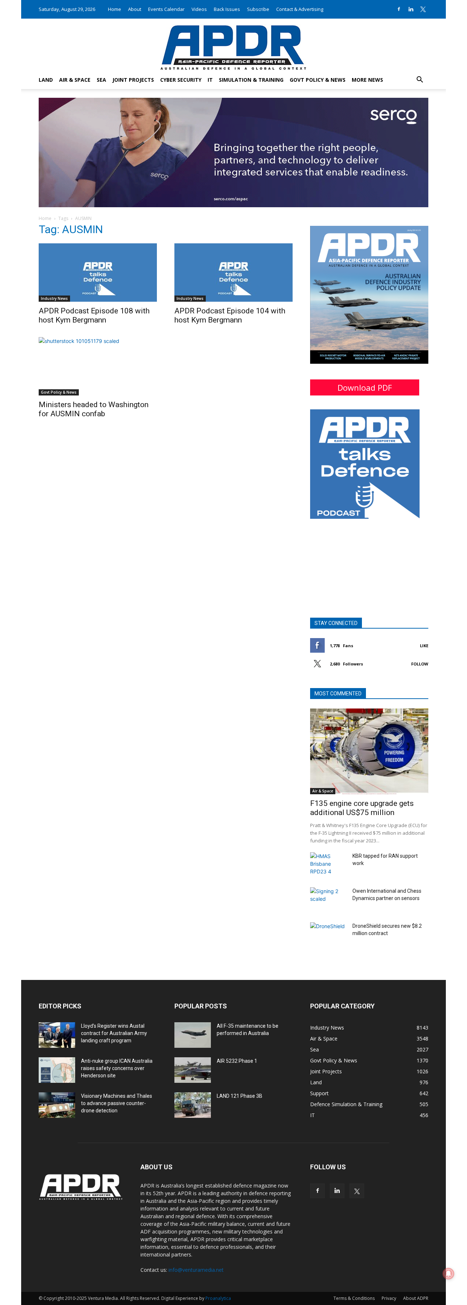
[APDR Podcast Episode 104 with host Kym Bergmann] (233, 272)
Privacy (389, 1298)
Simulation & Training (251, 79)
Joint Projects (133, 79)
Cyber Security (180, 79)
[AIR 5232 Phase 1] (192, 1070)
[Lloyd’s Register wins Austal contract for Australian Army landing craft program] (57, 1035)
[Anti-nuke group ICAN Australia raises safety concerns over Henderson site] (57, 1070)
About (134, 9)
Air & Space (74, 79)
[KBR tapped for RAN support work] (328, 865)
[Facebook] (398, 9)
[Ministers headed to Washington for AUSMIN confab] (98, 366)
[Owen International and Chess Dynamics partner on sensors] (328, 900)
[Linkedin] (410, 9)
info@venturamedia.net (196, 1269)
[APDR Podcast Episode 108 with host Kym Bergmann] (98, 272)
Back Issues (227, 9)
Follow (419, 664)
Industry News (54, 298)
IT (210, 79)
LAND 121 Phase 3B (239, 1096)
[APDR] (233, 45)
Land (46, 79)
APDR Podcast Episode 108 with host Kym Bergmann (94, 315)
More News (367, 79)
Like (424, 645)
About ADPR (415, 1298)
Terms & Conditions (354, 1298)
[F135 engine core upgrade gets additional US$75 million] (369, 751)
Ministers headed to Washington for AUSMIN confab (93, 409)
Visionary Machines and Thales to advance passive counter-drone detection (116, 1103)
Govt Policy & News (318, 79)
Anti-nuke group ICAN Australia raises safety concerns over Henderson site (117, 1068)
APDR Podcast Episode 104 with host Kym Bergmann (229, 315)
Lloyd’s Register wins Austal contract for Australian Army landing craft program (114, 1033)
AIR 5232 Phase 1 (237, 1061)
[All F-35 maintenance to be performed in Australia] (192, 1035)
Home (114, 9)
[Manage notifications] (448, 1273)
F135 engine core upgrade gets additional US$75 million (362, 808)
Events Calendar (166, 9)
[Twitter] (422, 9)
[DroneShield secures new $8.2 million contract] (328, 935)
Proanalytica (218, 1298)
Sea (101, 79)
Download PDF (364, 387)
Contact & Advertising (299, 9)
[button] (419, 80)
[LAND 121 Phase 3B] (192, 1105)
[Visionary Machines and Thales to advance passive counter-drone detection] (57, 1105)
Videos (199, 9)
